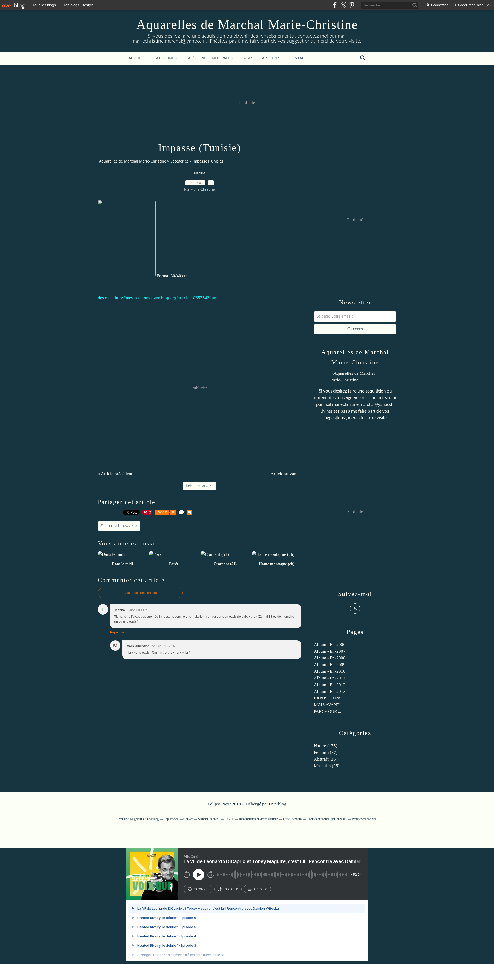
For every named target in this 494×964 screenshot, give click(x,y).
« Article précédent (115, 473)
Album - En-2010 (330, 671)
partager (231, 889)
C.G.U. (229, 819)
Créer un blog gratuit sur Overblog (138, 819)
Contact (298, 58)
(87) (326, 752)
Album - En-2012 (330, 684)
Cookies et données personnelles (327, 819)
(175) (325, 745)
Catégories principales (209, 58)
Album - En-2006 (330, 644)
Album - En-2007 (330, 651)
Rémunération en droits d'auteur (258, 819)
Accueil (137, 58)
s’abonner (201, 889)
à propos (260, 889)
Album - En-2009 (330, 664)
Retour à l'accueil (199, 486)
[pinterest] (352, 5)
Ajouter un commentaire (140, 593)
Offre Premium (292, 819)
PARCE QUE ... (327, 711)
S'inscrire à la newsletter (119, 526)
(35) (325, 759)
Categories (179, 161)
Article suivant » (286, 473)
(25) (327, 765)
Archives (271, 58)
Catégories (165, 58)
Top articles (171, 819)
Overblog (277, 803)
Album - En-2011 (329, 678)
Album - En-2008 (330, 657)
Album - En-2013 (330, 691)
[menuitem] (136, 58)
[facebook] (335, 5)
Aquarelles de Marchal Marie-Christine (247, 24)
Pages (247, 58)
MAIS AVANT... (328, 704)
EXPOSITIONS (327, 698)
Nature (199, 173)
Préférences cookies (364, 819)
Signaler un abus (208, 819)
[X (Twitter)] (343, 5)
